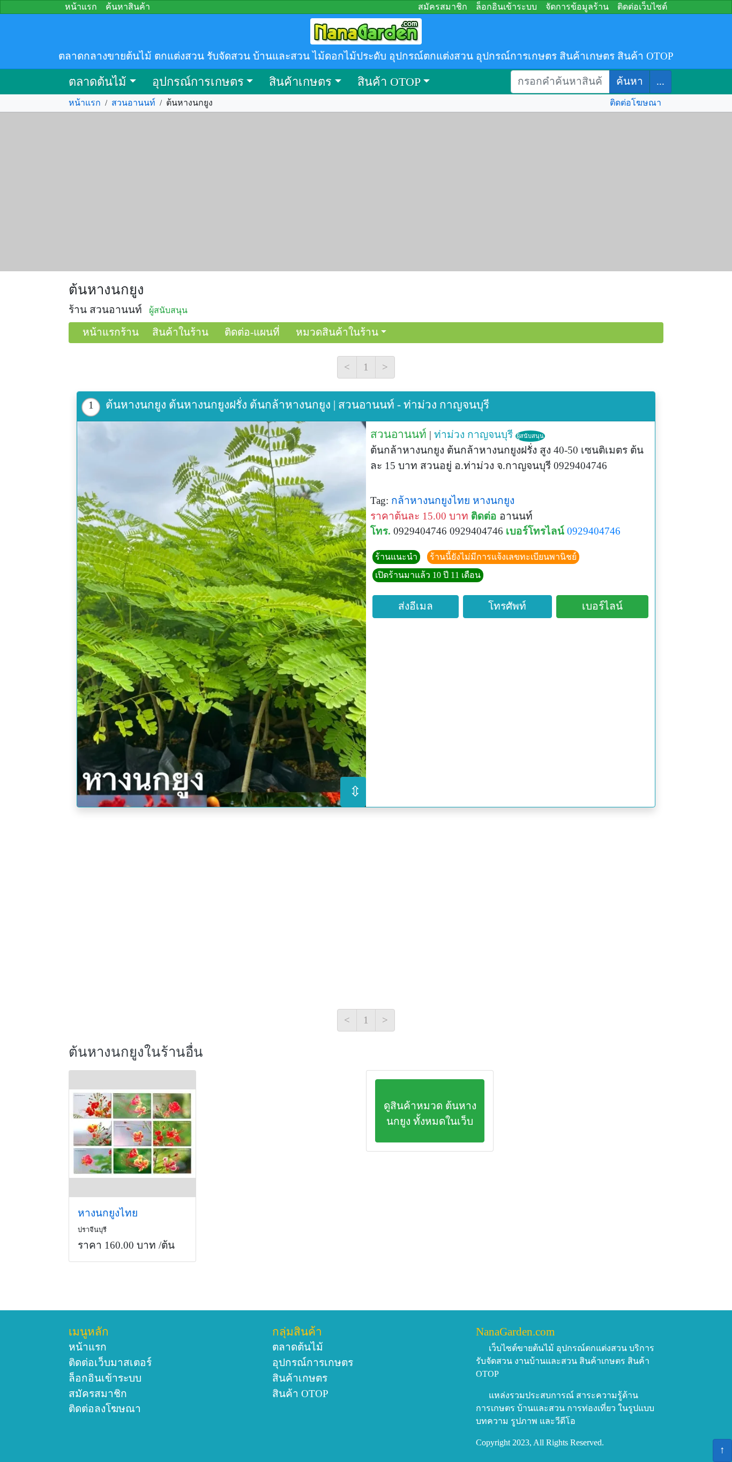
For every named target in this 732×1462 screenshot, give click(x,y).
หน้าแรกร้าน (111, 332)
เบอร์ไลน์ (602, 606)
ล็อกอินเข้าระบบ (506, 6)
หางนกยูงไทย (108, 1213)
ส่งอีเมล (415, 606)
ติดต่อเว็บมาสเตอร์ (110, 1362)
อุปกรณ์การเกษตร (198, 81)
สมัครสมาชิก (442, 6)
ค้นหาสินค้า (128, 6)
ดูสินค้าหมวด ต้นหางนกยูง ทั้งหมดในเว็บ (430, 1113)
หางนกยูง (493, 500)
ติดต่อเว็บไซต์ (642, 6)
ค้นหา (629, 81)
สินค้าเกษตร (300, 81)
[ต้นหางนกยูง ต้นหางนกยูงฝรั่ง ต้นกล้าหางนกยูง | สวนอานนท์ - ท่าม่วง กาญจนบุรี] (221, 614)
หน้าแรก (81, 6)
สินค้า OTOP (389, 81)
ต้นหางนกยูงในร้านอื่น (136, 1052)
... (660, 81)
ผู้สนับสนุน (530, 436)
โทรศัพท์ (507, 606)
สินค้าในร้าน (180, 332)
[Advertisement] (366, 192)
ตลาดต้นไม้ (97, 81)
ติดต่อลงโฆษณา (105, 1408)
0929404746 (594, 531)
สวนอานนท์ (133, 102)
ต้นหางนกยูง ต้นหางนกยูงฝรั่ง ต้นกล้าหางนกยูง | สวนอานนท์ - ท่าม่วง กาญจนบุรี (297, 404)
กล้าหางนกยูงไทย (430, 500)
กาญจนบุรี (490, 434)
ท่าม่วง (449, 434)
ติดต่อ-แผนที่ (252, 332)
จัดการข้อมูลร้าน (577, 6)
